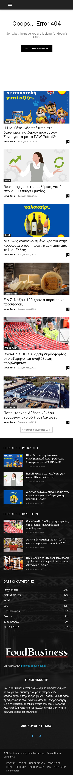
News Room (9, 141)
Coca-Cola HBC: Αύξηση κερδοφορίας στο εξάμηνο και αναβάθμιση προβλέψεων (35, 358)
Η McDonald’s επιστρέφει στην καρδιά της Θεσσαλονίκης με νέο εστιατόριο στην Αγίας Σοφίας (47, 561)
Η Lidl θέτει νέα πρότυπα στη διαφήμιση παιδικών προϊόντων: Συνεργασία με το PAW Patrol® (31, 132)
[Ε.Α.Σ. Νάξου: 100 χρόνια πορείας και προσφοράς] (36, 279)
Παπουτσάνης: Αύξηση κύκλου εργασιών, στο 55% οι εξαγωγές (31, 415)
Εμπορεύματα (11, 294)
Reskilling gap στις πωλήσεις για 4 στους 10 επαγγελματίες (32, 189)
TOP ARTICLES (11, 348)
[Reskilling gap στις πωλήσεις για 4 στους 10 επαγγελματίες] (36, 165)
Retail (7, 122)
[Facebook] (33, 736)
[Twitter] (40, 736)
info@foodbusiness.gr (33, 665)
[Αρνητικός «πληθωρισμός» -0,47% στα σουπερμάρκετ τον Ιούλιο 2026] (13, 545)
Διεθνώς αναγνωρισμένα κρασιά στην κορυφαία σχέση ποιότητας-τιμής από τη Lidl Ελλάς (35, 245)
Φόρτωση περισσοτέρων (35, 429)
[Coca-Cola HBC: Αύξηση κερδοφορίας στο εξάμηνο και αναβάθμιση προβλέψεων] (36, 333)
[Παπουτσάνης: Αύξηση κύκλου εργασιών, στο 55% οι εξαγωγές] (36, 392)
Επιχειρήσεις (10, 407)
